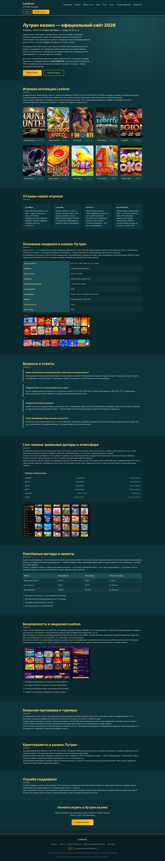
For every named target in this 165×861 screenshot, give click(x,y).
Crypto (111, 5)
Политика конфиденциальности (94, 844)
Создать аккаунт (41, 12)
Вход (27, 12)
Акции (98, 5)
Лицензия (53, 844)
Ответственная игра (74, 844)
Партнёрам (111, 844)
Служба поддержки (123, 5)
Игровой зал (137, 5)
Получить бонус (53, 73)
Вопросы (77, 5)
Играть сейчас (32, 73)
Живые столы (88, 5)
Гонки (105, 5)
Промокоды (67, 5)
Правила (62, 844)
